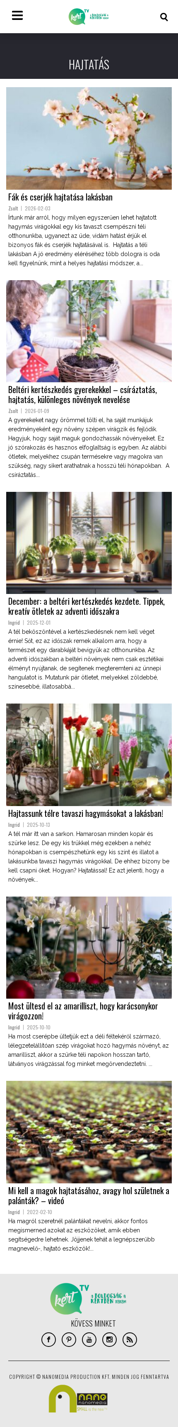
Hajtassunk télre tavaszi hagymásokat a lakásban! (85, 813)
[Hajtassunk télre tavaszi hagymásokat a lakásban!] (89, 755)
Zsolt (13, 208)
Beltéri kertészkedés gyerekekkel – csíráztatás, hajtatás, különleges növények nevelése (82, 394)
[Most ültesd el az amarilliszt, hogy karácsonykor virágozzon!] (89, 948)
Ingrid (14, 622)
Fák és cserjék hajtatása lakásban (60, 197)
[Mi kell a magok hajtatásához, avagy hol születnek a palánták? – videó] (89, 1132)
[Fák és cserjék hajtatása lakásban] (89, 138)
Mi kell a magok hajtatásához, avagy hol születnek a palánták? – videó (88, 1195)
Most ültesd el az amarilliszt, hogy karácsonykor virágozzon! (83, 1010)
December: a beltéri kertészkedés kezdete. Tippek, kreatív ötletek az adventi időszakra (86, 606)
